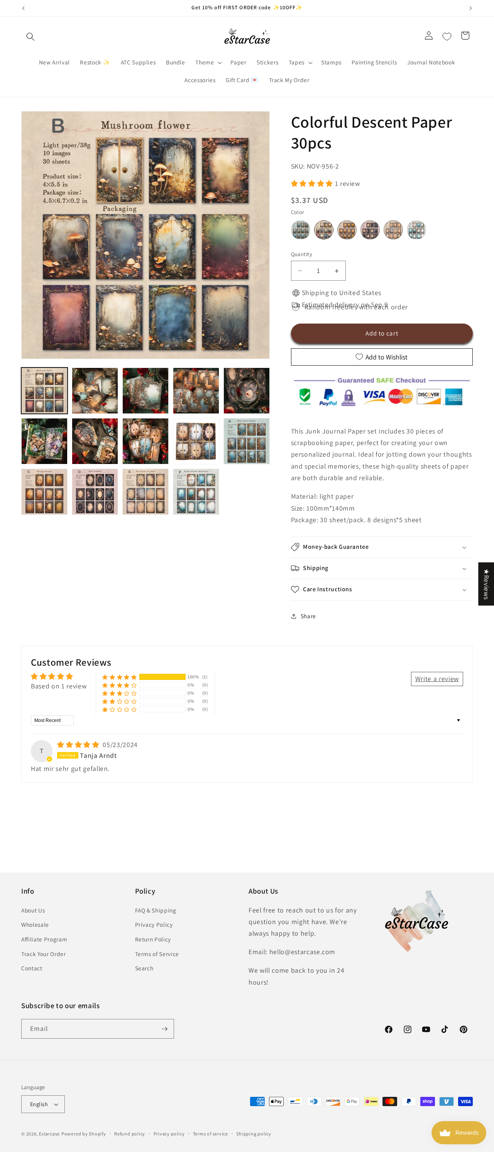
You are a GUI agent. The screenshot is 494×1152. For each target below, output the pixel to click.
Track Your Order (43, 954)
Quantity (302, 254)
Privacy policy (169, 1134)
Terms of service (210, 1134)
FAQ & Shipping (155, 910)
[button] (30, 36)
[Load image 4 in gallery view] (196, 391)
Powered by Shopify (83, 1134)
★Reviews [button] (486, 583)
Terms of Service (157, 954)
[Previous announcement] (23, 8)
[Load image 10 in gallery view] (246, 441)
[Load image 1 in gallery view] (44, 391)
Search (144, 968)
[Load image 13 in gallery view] (145, 492)
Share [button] (308, 616)
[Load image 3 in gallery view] (145, 391)
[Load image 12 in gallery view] (95, 492)
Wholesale (35, 924)
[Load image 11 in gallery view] (44, 492)
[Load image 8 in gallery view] (145, 441)
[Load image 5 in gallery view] (246, 391)
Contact (31, 968)
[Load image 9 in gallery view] (196, 441)
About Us (33, 910)
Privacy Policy (154, 924)
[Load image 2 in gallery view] (95, 391)
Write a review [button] (437, 678)
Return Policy (153, 939)
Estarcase (49, 1134)
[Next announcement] (470, 8)
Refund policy (129, 1134)
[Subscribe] (164, 1029)
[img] (79, 744)
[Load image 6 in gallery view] (44, 441)
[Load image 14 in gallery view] (196, 492)
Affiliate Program (44, 939)
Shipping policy (253, 1134)
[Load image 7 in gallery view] (95, 441)
